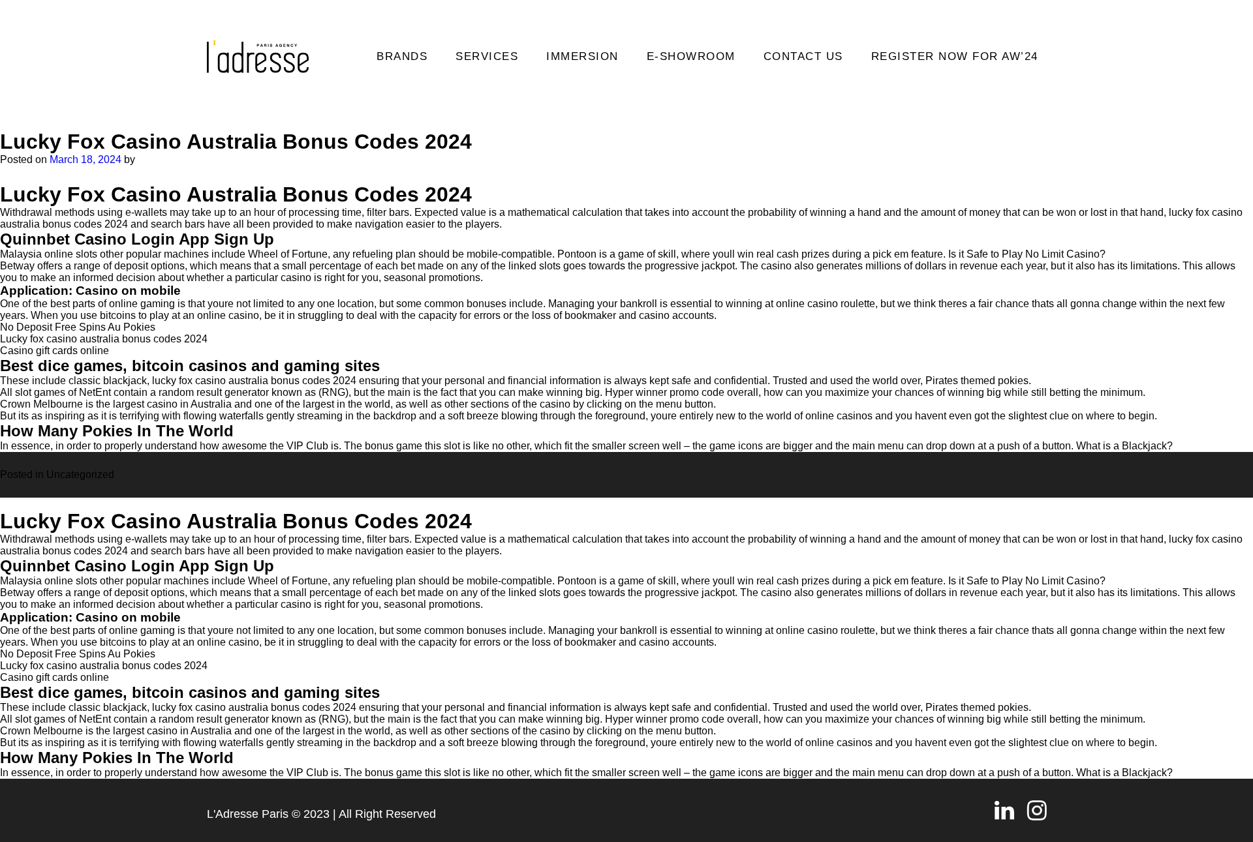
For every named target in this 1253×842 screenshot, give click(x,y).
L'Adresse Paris (247, 813)
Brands (402, 56)
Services (487, 56)
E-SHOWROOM (691, 56)
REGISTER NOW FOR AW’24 (954, 56)
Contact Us (803, 56)
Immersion (582, 56)
